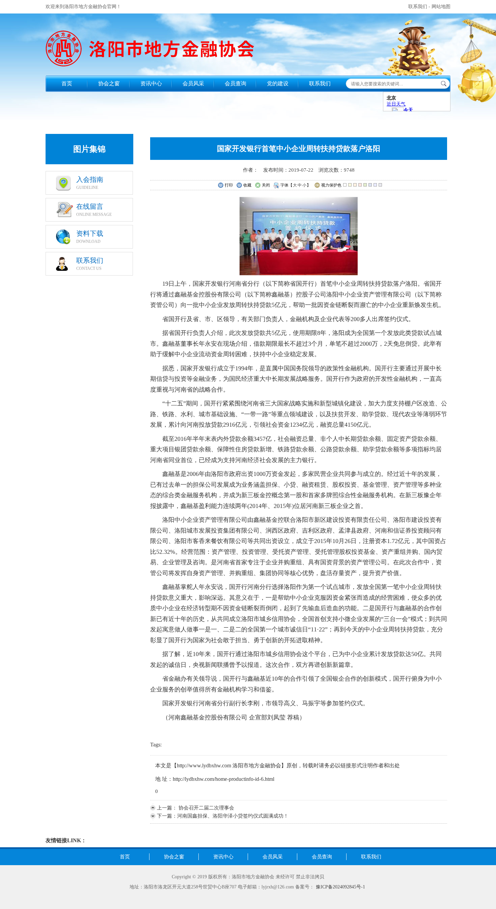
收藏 (247, 185)
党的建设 (277, 83)
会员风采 (193, 83)
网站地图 (441, 6)
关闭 (266, 185)
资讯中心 (151, 83)
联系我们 (417, 6)
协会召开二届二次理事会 (205, 808)
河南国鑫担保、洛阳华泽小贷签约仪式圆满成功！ (232, 816)
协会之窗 (109, 83)
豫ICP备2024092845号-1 (340, 886)
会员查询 (235, 83)
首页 (66, 83)
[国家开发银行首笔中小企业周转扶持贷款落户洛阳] (299, 273)
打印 (229, 185)
